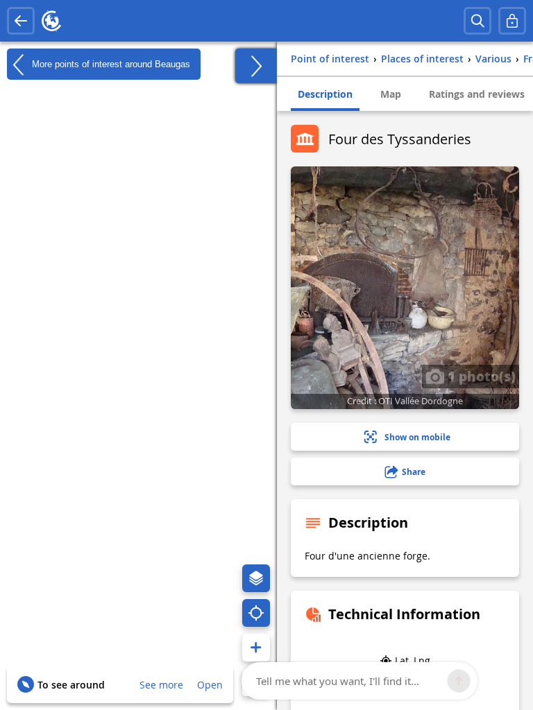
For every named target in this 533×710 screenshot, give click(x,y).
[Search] (477, 21)
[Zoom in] (256, 647)
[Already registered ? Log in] (512, 21)
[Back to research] (21, 21)
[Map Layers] (256, 578)
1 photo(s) (480, 376)
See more (161, 684)
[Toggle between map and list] (256, 66)
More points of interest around (109, 63)
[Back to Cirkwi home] (51, 21)
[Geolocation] (256, 613)
